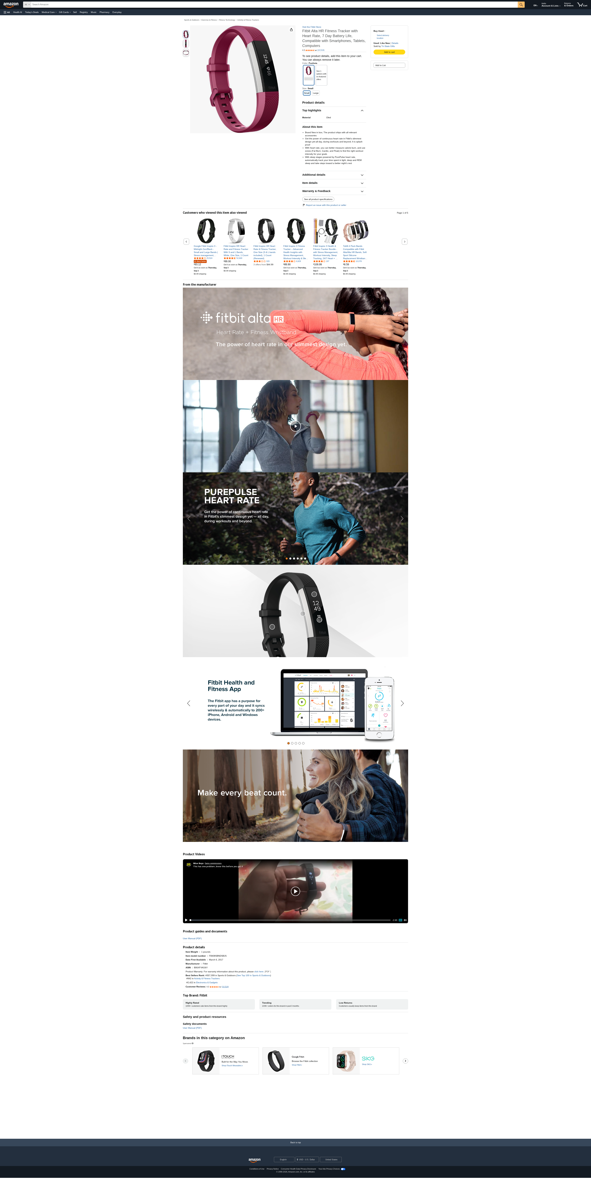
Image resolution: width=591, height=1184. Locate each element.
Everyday (117, 12)
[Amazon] (11, 4)
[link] (206, 250)
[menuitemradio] (400, 920)
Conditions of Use (256, 1169)
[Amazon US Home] (254, 1161)
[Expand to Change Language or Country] (292, 1160)
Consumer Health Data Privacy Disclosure (298, 1169)
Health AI (17, 12)
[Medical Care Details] (56, 12)
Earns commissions (213, 863)
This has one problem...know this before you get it (218, 866)
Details (395, 43)
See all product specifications (318, 199)
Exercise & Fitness (209, 20)
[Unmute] (405, 920)
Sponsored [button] (187, 1043)
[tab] (286, 558)
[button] (6, 12)
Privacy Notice (273, 1169)
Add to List (380, 65)
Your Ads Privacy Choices (329, 1169)
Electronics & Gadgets (207, 982)
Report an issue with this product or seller (326, 205)
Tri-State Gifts (388, 46)
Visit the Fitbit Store (311, 27)
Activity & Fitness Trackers (248, 20)
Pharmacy (104, 12)
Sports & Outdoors (191, 20)
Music (93, 12)
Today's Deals (32, 12)
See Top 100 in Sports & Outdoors (253, 975)
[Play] (185, 920)
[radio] (186, 34)
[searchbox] (274, 5)
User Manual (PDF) (192, 938)
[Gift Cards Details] (70, 12)
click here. (259, 971)
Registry (84, 12)
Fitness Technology (227, 20)
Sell (75, 12)
